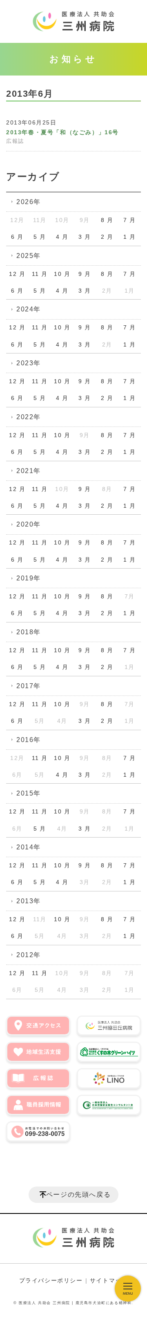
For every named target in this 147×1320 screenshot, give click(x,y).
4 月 (62, 236)
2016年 (28, 739)
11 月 (39, 274)
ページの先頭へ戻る (78, 1194)
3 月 (84, 236)
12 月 (17, 274)
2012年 (28, 954)
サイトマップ (109, 1280)
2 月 (107, 236)
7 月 (129, 220)
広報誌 (15, 141)
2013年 (28, 901)
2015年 (28, 793)
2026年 (28, 201)
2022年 (28, 416)
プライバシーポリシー (51, 1280)
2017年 (28, 685)
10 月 (62, 274)
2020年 (28, 524)
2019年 (28, 578)
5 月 (39, 236)
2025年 (28, 255)
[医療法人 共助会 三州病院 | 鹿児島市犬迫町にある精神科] (73, 21)
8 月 (107, 220)
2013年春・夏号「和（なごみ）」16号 (62, 132)
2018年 (28, 632)
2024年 (28, 309)
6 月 (17, 236)
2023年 (28, 363)
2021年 (28, 470)
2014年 (28, 847)
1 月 (129, 236)
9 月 (84, 274)
